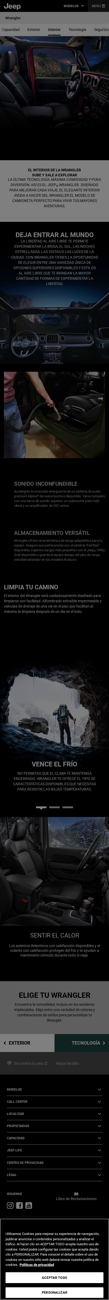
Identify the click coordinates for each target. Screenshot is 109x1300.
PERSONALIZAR (54, 1292)
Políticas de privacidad (37, 1265)
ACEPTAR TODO (54, 1278)
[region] (54, 1259)
